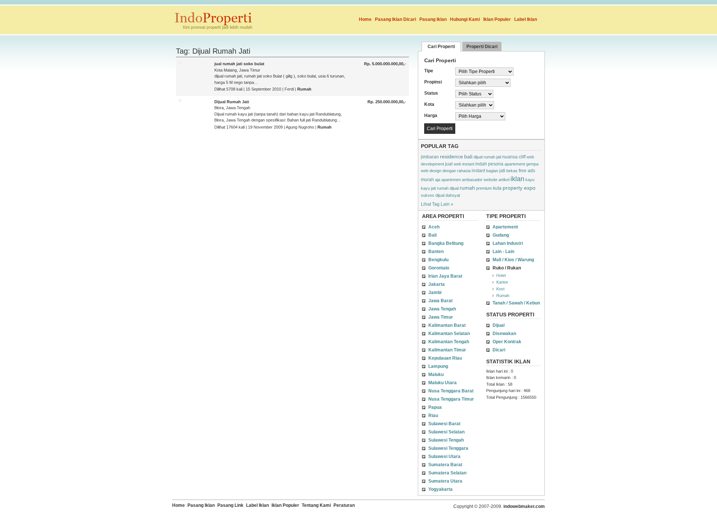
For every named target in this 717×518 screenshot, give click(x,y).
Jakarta (436, 284)
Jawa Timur (440, 317)
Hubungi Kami (465, 19)
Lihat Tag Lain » (437, 204)
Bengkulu (438, 259)
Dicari (499, 350)
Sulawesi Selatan (446, 432)
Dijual (499, 325)
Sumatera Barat (445, 464)
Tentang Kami (316, 505)
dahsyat (453, 195)
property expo (519, 188)
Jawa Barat (440, 300)
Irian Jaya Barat (445, 276)
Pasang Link (230, 505)
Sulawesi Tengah (446, 440)
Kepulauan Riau (445, 358)
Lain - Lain (503, 251)
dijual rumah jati (487, 157)
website (490, 179)
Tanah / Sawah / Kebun (516, 303)
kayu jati (428, 188)
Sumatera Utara (445, 481)
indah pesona (489, 164)
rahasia (464, 170)
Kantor (502, 282)
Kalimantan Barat (447, 325)
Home (365, 19)
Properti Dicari (481, 46)
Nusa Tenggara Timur (451, 399)
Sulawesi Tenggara (448, 448)
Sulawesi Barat (444, 423)
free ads (527, 170)
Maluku (436, 374)
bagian (492, 170)
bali (468, 156)
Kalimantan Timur (447, 350)
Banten (436, 251)
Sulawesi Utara (444, 456)
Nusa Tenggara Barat (451, 391)
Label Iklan (525, 19)
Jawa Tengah (442, 309)
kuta (497, 188)
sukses (427, 195)
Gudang (501, 235)
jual (449, 164)
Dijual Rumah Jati (231, 102)
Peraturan (344, 505)
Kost (500, 289)
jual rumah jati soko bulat (239, 63)
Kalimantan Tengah (448, 341)
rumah (467, 188)
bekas (512, 170)
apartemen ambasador (461, 179)
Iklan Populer (497, 19)
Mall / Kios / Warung (513, 259)
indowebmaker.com (524, 506)
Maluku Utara (442, 382)
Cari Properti (441, 46)
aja (437, 179)
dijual (439, 195)
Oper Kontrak (507, 341)
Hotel (501, 275)
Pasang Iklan (433, 19)
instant (478, 170)
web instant (464, 164)
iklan (517, 179)
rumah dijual (448, 188)
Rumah (304, 89)
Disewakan (504, 333)
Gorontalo (438, 268)
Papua (435, 407)
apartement (515, 164)
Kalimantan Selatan (449, 333)
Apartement (505, 227)
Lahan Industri (508, 243)
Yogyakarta (440, 489)
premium (484, 188)
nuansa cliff (513, 156)
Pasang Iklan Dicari (395, 19)
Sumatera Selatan (447, 473)
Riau (433, 415)
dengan (449, 170)
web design (431, 170)
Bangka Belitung (445, 243)
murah (427, 179)
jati (502, 170)
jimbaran (430, 156)
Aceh (434, 227)
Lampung (438, 366)
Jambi (434, 292)
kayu (529, 179)
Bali (432, 235)
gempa (532, 164)
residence (451, 156)
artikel (504, 179)
